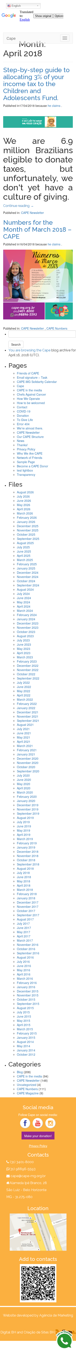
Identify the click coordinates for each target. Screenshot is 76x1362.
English (16, 5)
